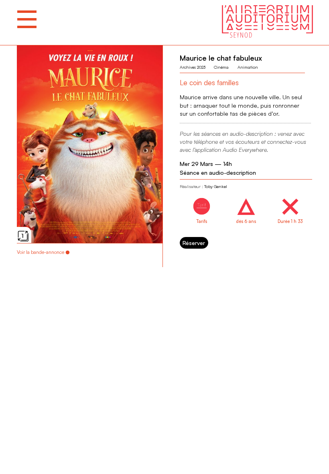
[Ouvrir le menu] (27, 19)
